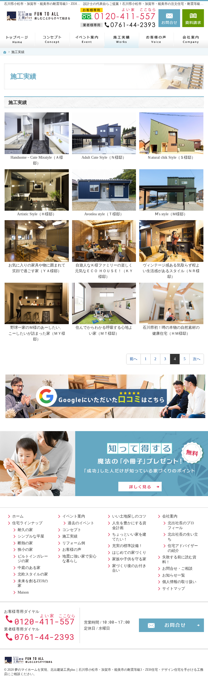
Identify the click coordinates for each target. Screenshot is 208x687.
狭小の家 (25, 550)
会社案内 (169, 516)
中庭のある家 (29, 568)
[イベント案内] (86, 39)
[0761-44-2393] (118, 25)
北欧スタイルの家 (33, 574)
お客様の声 (71, 550)
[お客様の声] (156, 39)
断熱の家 (25, 543)
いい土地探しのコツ (129, 516)
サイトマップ (173, 589)
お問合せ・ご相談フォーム (171, 625)
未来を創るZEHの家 (33, 583)
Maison (23, 592)
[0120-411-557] (118, 14)
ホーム (18, 516)
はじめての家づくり (129, 553)
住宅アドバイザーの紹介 (183, 548)
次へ (196, 359)
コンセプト (71, 530)
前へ (133, 359)
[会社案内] (190, 39)
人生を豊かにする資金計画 (129, 525)
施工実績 (69, 536)
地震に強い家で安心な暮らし (79, 558)
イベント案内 (73, 516)
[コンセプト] (52, 39)
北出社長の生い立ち (183, 536)
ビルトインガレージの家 (33, 558)
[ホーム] (17, 39)
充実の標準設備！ (127, 546)
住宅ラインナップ (27, 523)
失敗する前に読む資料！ (179, 559)
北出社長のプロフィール (181, 525)
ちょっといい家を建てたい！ (129, 536)
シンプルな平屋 (31, 536)
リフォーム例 (73, 543)
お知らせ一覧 (173, 575)
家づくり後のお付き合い (129, 568)
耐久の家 (25, 530)
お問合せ (169, 18)
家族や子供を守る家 (129, 559)
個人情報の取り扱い (179, 582)
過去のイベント (81, 523)
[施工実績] (121, 39)
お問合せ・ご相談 (177, 568)
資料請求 (193, 18)
